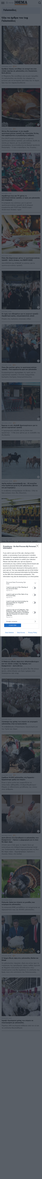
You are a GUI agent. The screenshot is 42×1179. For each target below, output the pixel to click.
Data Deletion (9, 632)
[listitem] (21, 583)
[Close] (38, 547)
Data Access (21, 632)
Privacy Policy (32, 632)
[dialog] (21, 589)
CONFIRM (12, 625)
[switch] (34, 588)
